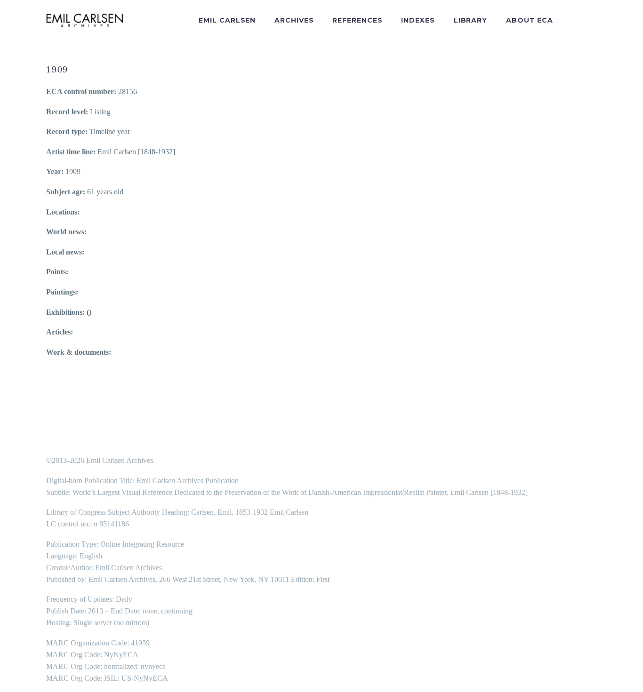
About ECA (529, 20)
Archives (293, 20)
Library (470, 20)
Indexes (417, 20)
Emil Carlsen (227, 20)
